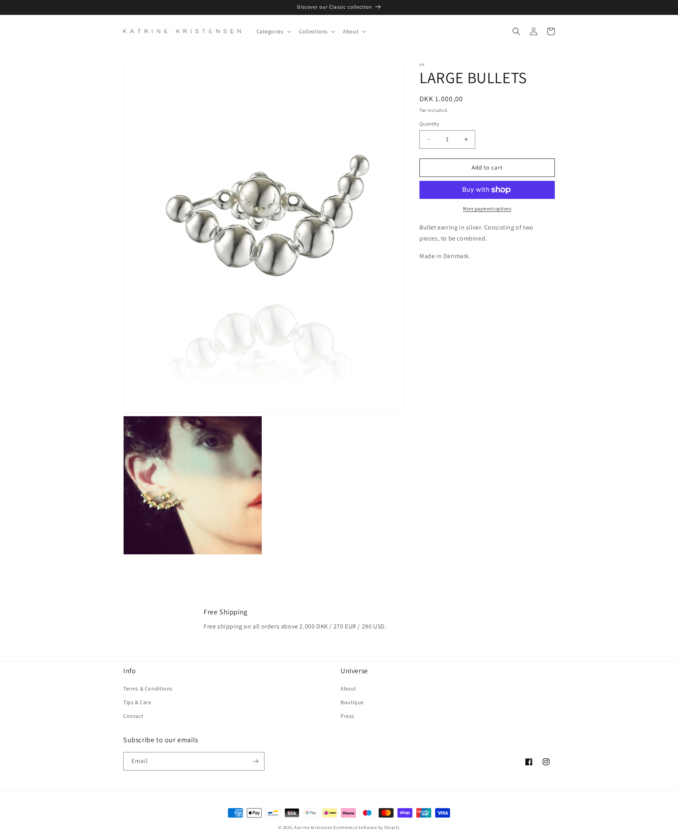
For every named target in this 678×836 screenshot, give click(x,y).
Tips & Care (137, 702)
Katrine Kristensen (313, 827)
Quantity (429, 123)
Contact (133, 715)
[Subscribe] (255, 761)
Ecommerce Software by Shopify (366, 827)
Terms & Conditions (148, 688)
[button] (273, 31)
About (348, 688)
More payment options (487, 208)
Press (347, 715)
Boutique (352, 702)
